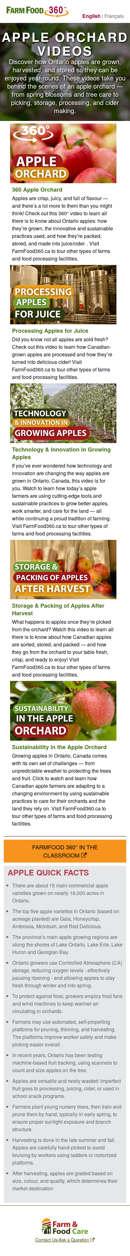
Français (114, 15)
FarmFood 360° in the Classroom (65, 851)
